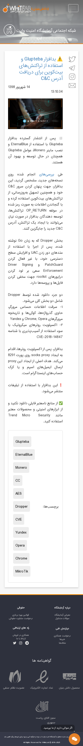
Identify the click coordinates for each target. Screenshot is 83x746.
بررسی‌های (46, 174)
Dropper (21, 506)
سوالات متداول (62, 618)
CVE (18, 519)
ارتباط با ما (21, 638)
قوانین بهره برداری (20, 615)
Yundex (21, 532)
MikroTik (21, 571)
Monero (21, 467)
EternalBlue (24, 454)
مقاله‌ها (62, 643)
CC (17, 480)
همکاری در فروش (21, 635)
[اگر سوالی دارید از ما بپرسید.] (74, 739)
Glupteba (22, 441)
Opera (20, 545)
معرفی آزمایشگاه (62, 615)
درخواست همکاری (62, 636)
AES (18, 493)
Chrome (21, 558)
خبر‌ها (62, 639)
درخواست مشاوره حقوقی (21, 618)
